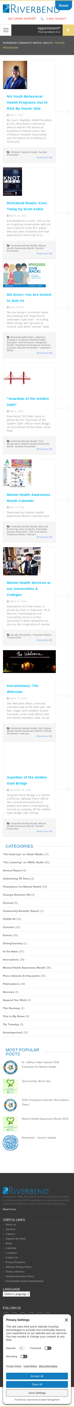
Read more (43, 157)
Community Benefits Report (21, 910)
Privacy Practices (15, 1262)
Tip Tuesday (11, 1024)
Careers (10, 1234)
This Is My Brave (14, 1016)
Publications (11, 983)
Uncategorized (12, 1032)
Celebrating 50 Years (16, 878)
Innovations (11, 959)
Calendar (11, 1248)
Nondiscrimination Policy (20, 1276)
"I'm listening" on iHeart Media (23, 854)
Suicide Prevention (27, 347)
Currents (8, 927)
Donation (12, 342)
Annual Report (12, 870)
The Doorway (11, 1008)
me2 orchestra (27, 529)
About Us (11, 1224)
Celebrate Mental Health (23, 245)
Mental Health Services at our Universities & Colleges (29, 589)
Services (8, 991)
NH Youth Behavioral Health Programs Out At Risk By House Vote (27, 102)
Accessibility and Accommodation (25, 1281)
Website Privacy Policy (18, 1267)
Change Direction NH (17, 894)
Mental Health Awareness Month (26, 247)
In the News (10, 951)
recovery (11, 347)
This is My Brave (38, 532)
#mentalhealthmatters (22, 337)
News (9, 1243)
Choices (8, 902)
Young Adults (14, 637)
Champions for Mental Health (22, 886)
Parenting (41, 529)
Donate (63, 5)
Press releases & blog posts (21, 975)
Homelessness (26, 342)
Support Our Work (15, 1000)
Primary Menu (5, 30)
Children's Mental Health (24, 152)
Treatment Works (16, 534)
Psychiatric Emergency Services (32, 345)
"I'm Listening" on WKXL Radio (23, 862)
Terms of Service (15, 1271)
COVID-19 (9, 919)
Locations (11, 1253)
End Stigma (45, 728)
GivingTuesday (13, 943)
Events (7, 935)
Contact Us (12, 1257)
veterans (31, 534)
